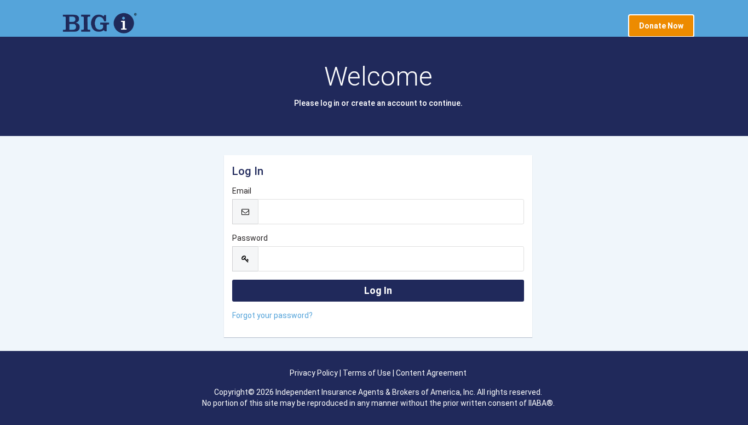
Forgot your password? (272, 315)
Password (250, 238)
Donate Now (661, 25)
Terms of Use (367, 373)
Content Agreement (431, 373)
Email (241, 190)
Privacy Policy (314, 373)
